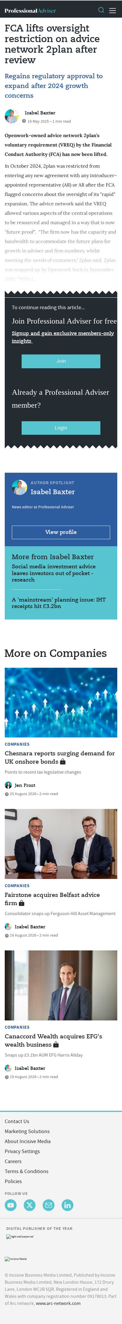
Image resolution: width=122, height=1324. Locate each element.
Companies (17, 744)
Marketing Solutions (27, 1131)
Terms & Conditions (27, 1171)
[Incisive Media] (16, 1258)
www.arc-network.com (58, 1303)
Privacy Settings (22, 1151)
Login (61, 427)
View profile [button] (61, 532)
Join (61, 361)
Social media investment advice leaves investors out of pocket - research (54, 573)
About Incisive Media (28, 1141)
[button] (101, 10)
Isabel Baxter (40, 113)
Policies (13, 1181)
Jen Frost (25, 785)
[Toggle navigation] (110, 10)
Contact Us (17, 1121)
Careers (13, 1161)
